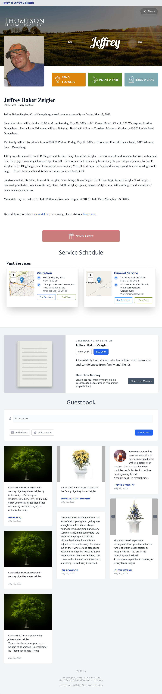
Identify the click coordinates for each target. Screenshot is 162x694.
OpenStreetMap (84, 685)
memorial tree (42, 214)
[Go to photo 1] (133, 533)
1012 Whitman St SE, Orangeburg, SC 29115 (55, 289)
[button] (22, 280)
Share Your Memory (141, 381)
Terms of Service (89, 680)
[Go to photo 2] (135, 532)
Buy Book (101, 351)
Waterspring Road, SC (132, 293)
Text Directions (46, 297)
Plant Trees (66, 297)
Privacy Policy (72, 680)
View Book (83, 351)
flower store (89, 214)
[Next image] (155, 516)
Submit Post (144, 432)
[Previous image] (113, 516)
